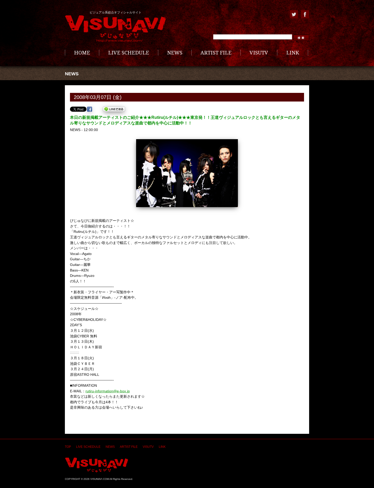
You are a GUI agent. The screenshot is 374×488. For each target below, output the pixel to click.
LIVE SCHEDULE (128, 52)
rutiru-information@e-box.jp (107, 391)
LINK (292, 52)
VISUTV (259, 52)
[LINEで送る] (114, 109)
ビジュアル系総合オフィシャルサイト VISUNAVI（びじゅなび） (115, 28)
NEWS (174, 52)
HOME (82, 52)
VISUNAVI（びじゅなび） (96, 464)
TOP (68, 447)
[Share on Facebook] (89, 109)
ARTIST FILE (216, 52)
